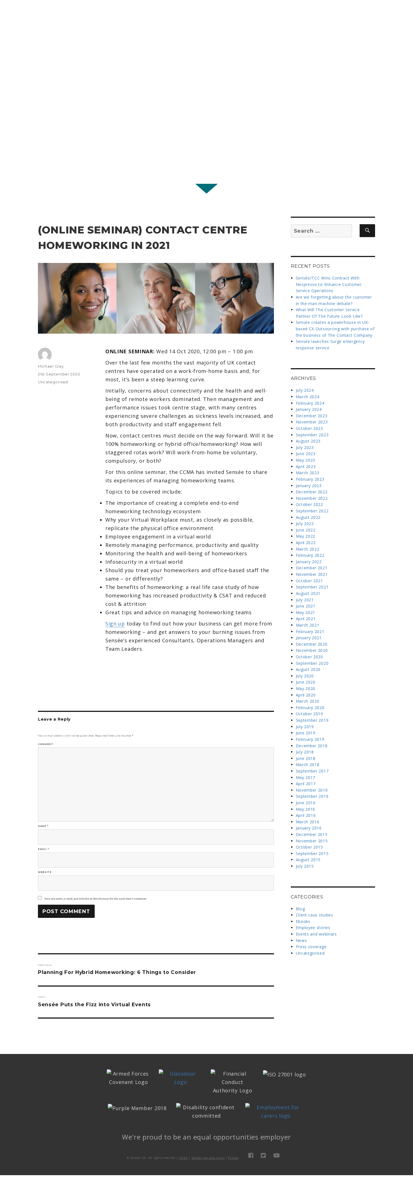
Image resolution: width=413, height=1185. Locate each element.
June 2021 (306, 606)
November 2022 (312, 498)
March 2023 (307, 472)
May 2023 (306, 460)
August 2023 (308, 441)
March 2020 (307, 701)
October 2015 (309, 847)
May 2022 (306, 536)
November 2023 (312, 422)
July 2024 (305, 390)
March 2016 (307, 821)
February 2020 (310, 707)
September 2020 (312, 663)
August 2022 (308, 517)
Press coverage (311, 946)
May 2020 (306, 688)
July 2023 (305, 447)
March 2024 (307, 396)
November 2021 (312, 574)
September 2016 (312, 796)
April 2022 (306, 542)
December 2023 (312, 415)
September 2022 (312, 511)
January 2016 (309, 828)
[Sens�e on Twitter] (263, 1155)
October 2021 (309, 580)
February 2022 (310, 555)
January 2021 (309, 637)
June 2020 (306, 682)
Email (43, 849)
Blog (300, 908)
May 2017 (306, 777)
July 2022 (305, 523)
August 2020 (308, 669)
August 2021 (308, 593)
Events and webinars (316, 934)
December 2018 (312, 745)
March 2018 (307, 764)
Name (43, 826)
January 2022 (309, 561)
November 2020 (312, 650)
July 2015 (305, 866)
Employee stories (313, 927)
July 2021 (305, 599)
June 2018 (306, 758)
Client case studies (314, 915)
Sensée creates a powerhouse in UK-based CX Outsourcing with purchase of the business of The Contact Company (335, 329)
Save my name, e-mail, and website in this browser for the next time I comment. (95, 898)
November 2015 (312, 841)
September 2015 (312, 853)
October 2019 (309, 713)
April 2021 (306, 618)
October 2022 (309, 504)
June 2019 (306, 732)
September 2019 (312, 720)
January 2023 (309, 485)
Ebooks (303, 921)
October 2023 (309, 428)
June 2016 (306, 802)
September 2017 (312, 771)
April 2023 (306, 466)
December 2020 (312, 644)
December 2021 (312, 567)
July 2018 (305, 752)
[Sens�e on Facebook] (251, 1155)
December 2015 (312, 834)
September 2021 (312, 587)
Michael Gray (50, 366)
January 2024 (309, 409)
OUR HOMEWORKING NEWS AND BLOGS (206, 86)
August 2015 (308, 859)
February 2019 (310, 739)
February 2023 (310, 479)
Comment (45, 744)
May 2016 (306, 809)
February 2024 (310, 403)
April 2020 (306, 695)
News (301, 940)
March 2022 (307, 549)
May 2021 (306, 612)
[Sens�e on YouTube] (276, 1155)
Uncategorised (53, 382)
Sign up (115, 623)
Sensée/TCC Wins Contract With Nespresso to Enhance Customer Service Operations (329, 284)
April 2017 (306, 783)
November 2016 (312, 790)
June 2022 (306, 530)
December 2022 (312, 491)
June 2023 (306, 453)
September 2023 (312, 434)
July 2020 (305, 676)
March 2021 (307, 625)
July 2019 (305, 726)
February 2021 (310, 631)
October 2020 (309, 656)
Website (44, 872)
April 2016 (306, 815)
